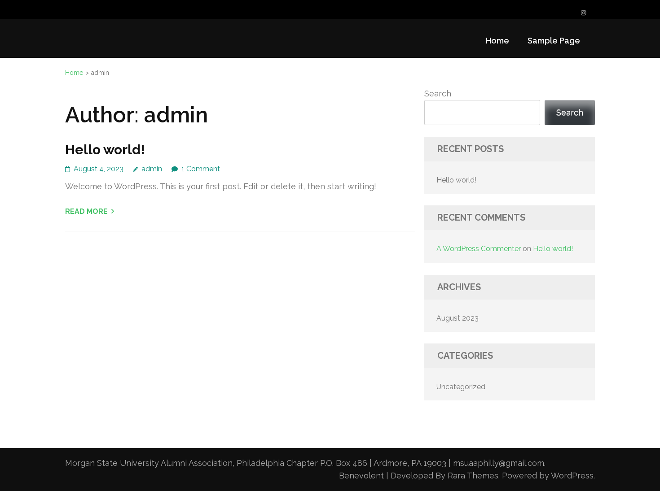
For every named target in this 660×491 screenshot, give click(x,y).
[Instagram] (583, 12)
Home (497, 40)
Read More (86, 211)
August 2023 (457, 318)
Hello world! (105, 149)
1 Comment (200, 169)
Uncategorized (460, 386)
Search (437, 93)
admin (151, 169)
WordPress (572, 475)
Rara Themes (473, 475)
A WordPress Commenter (478, 248)
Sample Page (554, 40)
